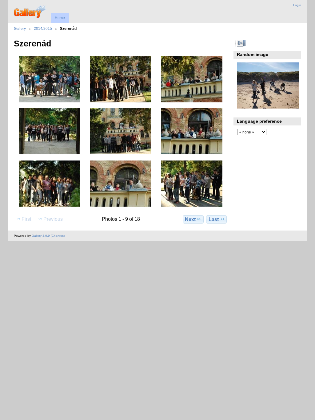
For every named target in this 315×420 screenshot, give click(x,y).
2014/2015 (43, 28)
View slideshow (240, 43)
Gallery (20, 28)
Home (60, 18)
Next (190, 219)
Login (297, 5)
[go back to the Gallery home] (30, 10)
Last (214, 219)
